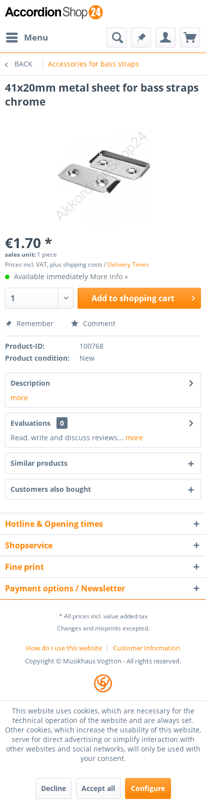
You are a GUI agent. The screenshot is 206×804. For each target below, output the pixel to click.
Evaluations (30, 423)
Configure (148, 788)
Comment (98, 323)
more (19, 397)
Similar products (39, 463)
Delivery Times (128, 264)
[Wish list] (141, 38)
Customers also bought (50, 489)
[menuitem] (26, 38)
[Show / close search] (116, 38)
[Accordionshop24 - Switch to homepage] (54, 14)
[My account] (166, 38)
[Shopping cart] (190, 38)
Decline (53, 788)
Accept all (98, 788)
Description (30, 383)
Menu (36, 37)
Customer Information (146, 647)
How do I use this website (64, 647)
